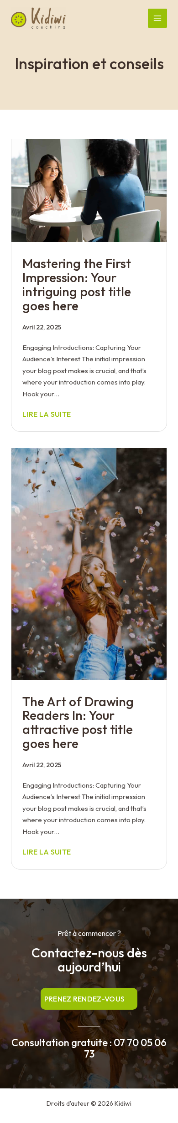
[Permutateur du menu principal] (158, 18)
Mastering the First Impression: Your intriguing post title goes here (76, 284)
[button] (89, 999)
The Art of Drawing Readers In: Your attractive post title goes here (78, 722)
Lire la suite (46, 414)
